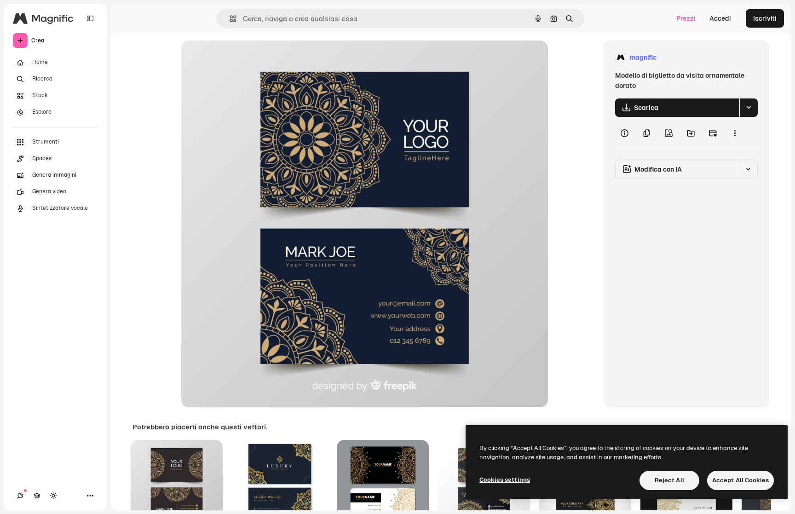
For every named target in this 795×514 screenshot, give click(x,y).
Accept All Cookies (740, 480)
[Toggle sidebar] (90, 18)
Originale (242, 57)
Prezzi (686, 18)
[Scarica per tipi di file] (748, 107)
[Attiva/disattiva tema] (53, 495)
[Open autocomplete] (229, 18)
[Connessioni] (20, 495)
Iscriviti (765, 18)
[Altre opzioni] (735, 133)
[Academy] (36, 495)
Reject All (669, 480)
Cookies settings (504, 480)
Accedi (720, 18)
